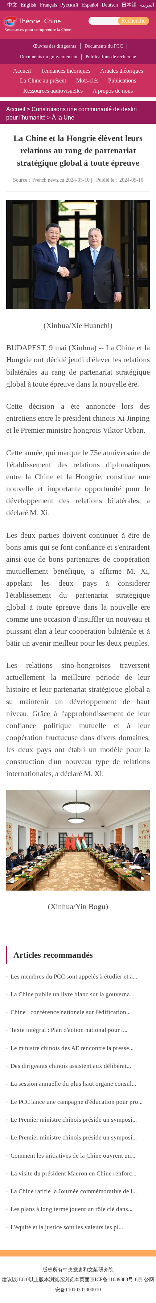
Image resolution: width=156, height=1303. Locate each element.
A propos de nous (113, 91)
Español (90, 5)
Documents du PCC (104, 46)
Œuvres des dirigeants (54, 46)
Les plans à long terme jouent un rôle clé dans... (71, 1209)
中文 (12, 5)
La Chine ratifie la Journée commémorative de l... (74, 1191)
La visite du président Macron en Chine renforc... (73, 1173)
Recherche (133, 20)
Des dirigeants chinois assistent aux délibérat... (71, 1065)
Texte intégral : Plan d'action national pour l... (69, 1029)
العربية (147, 5)
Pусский (69, 5)
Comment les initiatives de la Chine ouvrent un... (73, 1155)
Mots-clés (87, 80)
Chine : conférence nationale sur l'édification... (71, 1012)
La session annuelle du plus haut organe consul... (73, 1083)
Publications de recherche (111, 56)
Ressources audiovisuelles (53, 91)
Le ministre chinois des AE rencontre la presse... (72, 1048)
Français (48, 5)
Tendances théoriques (65, 71)
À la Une (63, 117)
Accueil (22, 71)
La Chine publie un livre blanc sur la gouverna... (72, 994)
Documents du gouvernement (49, 56)
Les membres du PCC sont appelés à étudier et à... (74, 976)
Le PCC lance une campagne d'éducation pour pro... (77, 1101)
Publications (122, 80)
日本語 (129, 5)
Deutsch (110, 5)
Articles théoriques (121, 71)
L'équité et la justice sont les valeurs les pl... (67, 1227)
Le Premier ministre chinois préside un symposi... (74, 1119)
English (28, 5)
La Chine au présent (43, 80)
